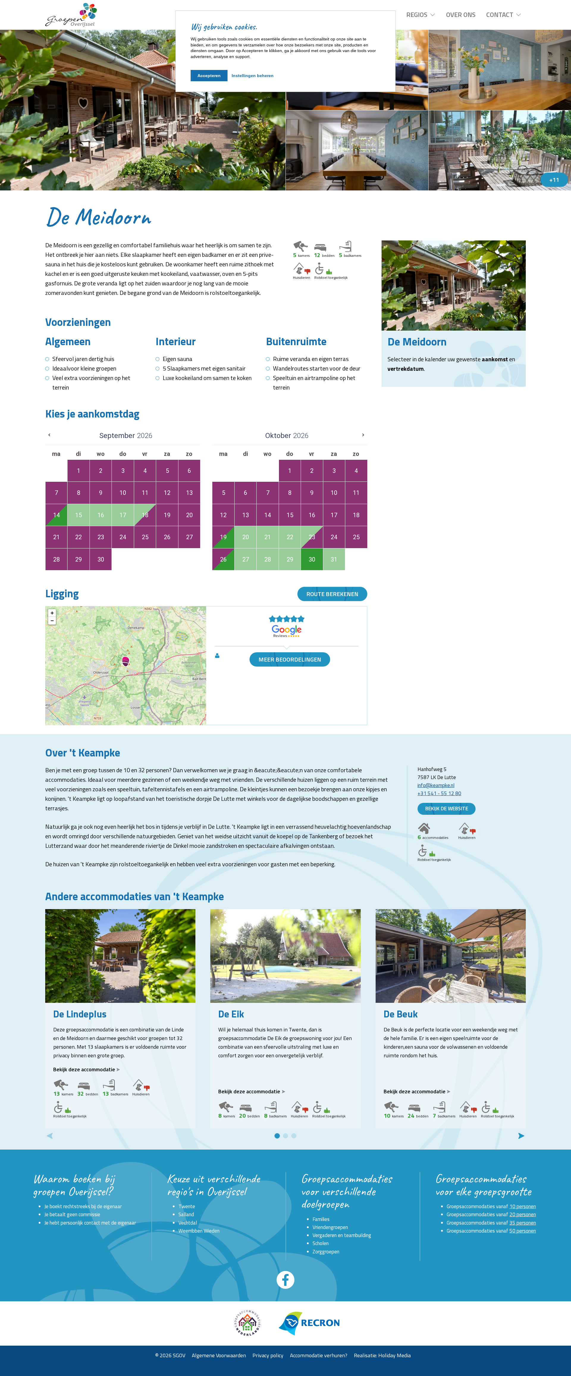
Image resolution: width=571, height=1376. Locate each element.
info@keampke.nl (436, 785)
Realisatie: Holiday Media (382, 1355)
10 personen (522, 1206)
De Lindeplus (79, 1013)
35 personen (522, 1223)
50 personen (522, 1231)
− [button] (52, 620)
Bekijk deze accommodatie (84, 1069)
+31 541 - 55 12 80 (439, 793)
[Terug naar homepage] (71, 15)
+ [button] (52, 613)
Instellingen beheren (253, 75)
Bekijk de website (446, 808)
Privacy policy (267, 1355)
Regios (416, 15)
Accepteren (209, 75)
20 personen (522, 1214)
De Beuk (401, 1013)
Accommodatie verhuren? (318, 1355)
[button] (277, 1136)
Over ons (461, 15)
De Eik (231, 1013)
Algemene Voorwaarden (219, 1355)
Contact (499, 15)
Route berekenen (332, 593)
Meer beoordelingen (289, 659)
